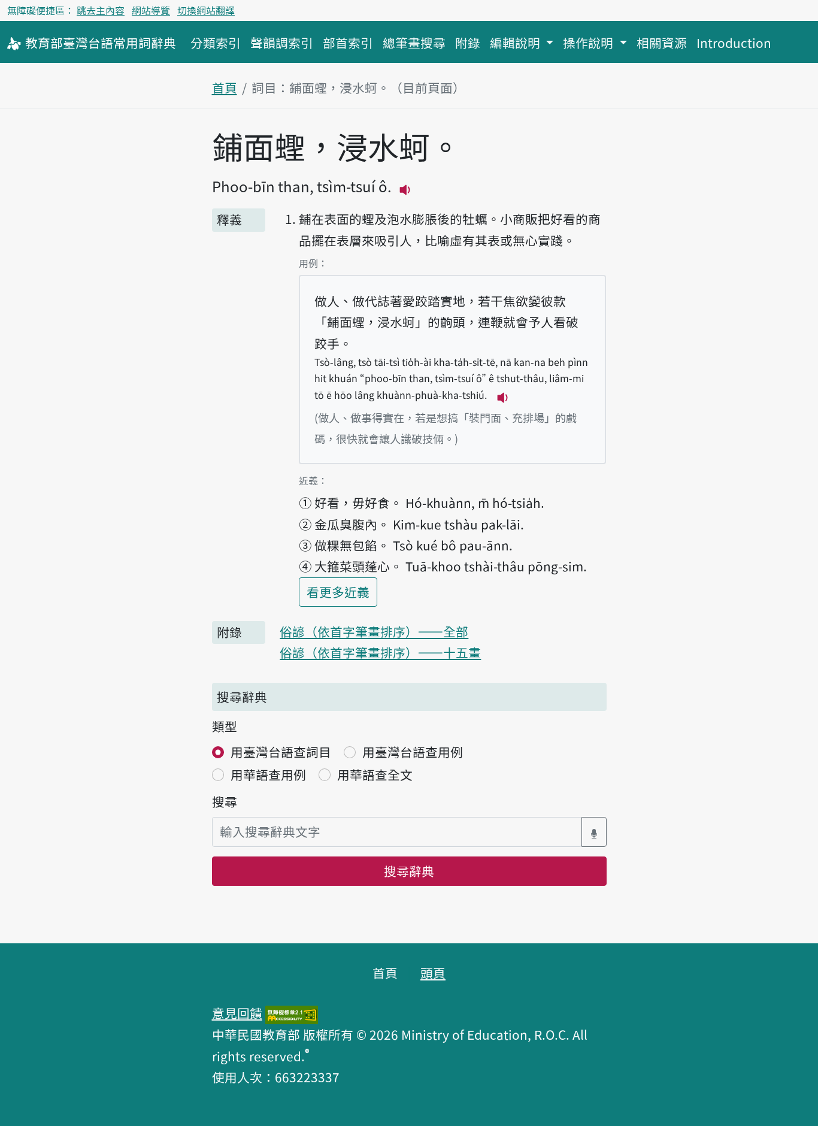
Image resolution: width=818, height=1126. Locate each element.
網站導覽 (151, 10)
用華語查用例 (268, 774)
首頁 (224, 87)
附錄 (467, 43)
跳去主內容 (101, 10)
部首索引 (348, 43)
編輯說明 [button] (516, 43)
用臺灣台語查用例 (412, 752)
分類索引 (215, 43)
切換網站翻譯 (206, 10)
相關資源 (662, 43)
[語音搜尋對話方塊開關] (594, 831)
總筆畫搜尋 (414, 43)
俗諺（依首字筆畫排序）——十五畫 (380, 652)
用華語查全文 (375, 774)
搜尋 (224, 801)
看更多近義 (342, 591)
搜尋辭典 (409, 871)
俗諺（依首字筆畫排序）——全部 (374, 631)
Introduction (733, 43)
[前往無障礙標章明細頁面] (291, 1013)
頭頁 (433, 973)
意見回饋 (237, 1013)
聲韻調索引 (281, 43)
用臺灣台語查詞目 (281, 752)
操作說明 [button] (589, 43)
